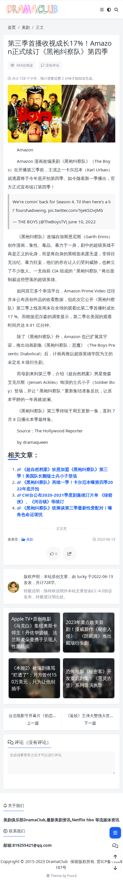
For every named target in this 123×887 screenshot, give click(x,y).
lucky (82, 576)
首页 (12, 27)
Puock (72, 875)
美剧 (26, 27)
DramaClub (57, 861)
